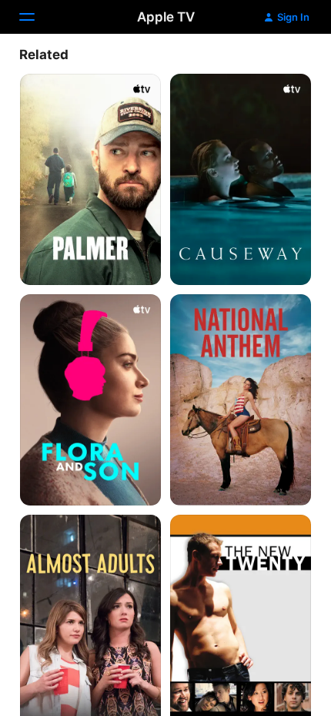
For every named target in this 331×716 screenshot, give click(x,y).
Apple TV (166, 17)
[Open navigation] (36, 17)
